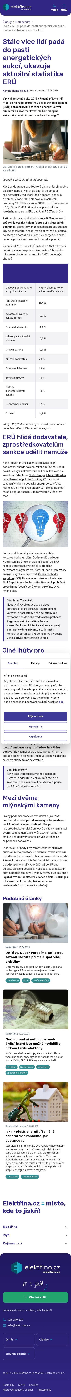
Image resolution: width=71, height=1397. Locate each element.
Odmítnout (35, 736)
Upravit (33, 726)
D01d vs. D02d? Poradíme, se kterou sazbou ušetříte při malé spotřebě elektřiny (35, 957)
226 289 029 (15, 1319)
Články (7, 22)
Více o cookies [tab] (58, 663)
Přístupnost (44, 1389)
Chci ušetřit (38, 1297)
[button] (35, 1227)
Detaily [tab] (35, 663)
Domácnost (22, 22)
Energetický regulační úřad (22, 195)
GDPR (21, 1384)
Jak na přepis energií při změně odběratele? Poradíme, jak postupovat (30, 1135)
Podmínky (8, 1384)
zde (61, 701)
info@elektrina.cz (19, 1325)
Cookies (33, 1384)
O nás (10, 1339)
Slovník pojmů (16, 1354)
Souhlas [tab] (13, 663)
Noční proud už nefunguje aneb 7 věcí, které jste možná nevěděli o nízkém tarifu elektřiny (33, 1043)
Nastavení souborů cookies (18, 1389)
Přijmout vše (35, 716)
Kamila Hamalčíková (15, 90)
